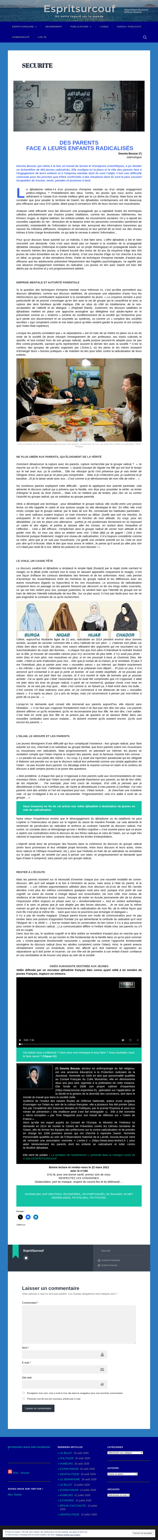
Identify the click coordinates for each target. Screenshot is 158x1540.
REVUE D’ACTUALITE (73, 1505)
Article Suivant (109, 1265)
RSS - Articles (20, 1472)
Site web (27, 1377)
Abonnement (53, 27)
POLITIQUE (67, 1458)
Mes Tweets (15, 1494)
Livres (104, 27)
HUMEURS (66, 1463)
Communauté (20, 37)
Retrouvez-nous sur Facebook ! (29, 1448)
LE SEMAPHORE (70, 1479)
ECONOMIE (67, 1500)
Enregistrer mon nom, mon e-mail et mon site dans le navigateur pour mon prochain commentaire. (75, 1393)
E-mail (26, 1363)
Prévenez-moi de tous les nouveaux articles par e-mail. (54, 1399)
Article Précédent (110, 1260)
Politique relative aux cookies (68, 1535)
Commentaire (30, 1303)
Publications (79, 27)
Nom (25, 1348)
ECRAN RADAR (69, 1468)
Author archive (26, 1258)
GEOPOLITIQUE (69, 1474)
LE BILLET (66, 1453)
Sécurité (105, 1250)
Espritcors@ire (23, 27)
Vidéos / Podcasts (129, 27)
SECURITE (37, 65)
